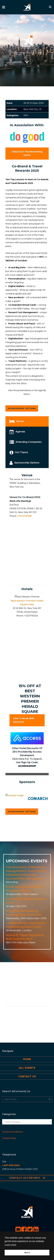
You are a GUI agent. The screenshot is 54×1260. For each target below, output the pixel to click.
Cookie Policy (9, 1138)
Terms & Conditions (12, 1132)
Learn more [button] (10, 1244)
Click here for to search (27, 759)
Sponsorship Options (22, 408)
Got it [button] (27, 1252)
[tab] (27, 421)
